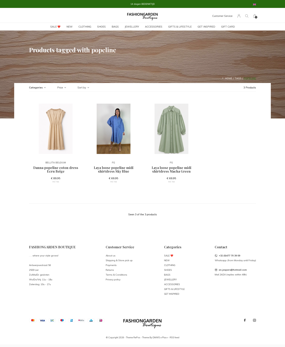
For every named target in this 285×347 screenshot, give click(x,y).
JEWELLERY (132, 26)
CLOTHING (85, 26)
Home (228, 78)
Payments (111, 265)
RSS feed (174, 337)
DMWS (156, 337)
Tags (238, 78)
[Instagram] (254, 320)
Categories (36, 87)
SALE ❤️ (55, 26)
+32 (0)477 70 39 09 (229, 255)
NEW (69, 26)
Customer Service (222, 15)
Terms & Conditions (116, 274)
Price (60, 87)
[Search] (246, 15)
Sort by (82, 87)
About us (110, 255)
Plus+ (165, 337)
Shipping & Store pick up (119, 260)
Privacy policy (113, 279)
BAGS (115, 26)
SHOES (101, 26)
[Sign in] (239, 15)
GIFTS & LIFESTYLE (180, 26)
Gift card (228, 26)
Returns (110, 269)
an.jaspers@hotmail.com (233, 269)
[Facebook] (245, 320)
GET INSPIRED (206, 26)
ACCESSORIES (153, 26)
